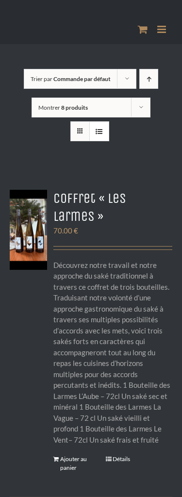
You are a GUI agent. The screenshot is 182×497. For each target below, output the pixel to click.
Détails (121, 459)
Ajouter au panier (73, 463)
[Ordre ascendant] (148, 79)
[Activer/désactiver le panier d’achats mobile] (143, 29)
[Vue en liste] (99, 131)
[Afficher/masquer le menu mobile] (162, 29)
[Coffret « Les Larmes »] (28, 230)
